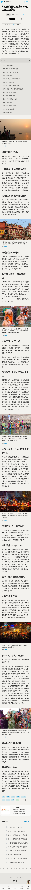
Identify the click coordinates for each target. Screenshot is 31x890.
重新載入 (15, 881)
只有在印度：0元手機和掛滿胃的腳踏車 (18, 858)
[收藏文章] (23, 14)
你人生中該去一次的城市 (16, 827)
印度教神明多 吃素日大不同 (17, 851)
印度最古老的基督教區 (15, 854)
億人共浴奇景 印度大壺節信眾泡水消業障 (18, 839)
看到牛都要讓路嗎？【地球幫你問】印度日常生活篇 (18, 835)
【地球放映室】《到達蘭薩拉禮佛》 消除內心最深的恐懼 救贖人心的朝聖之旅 (18, 843)
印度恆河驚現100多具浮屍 (16, 831)
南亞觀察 (13, 24)
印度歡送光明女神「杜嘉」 (16, 862)
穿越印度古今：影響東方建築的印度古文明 (18, 847)
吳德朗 (5, 146)
